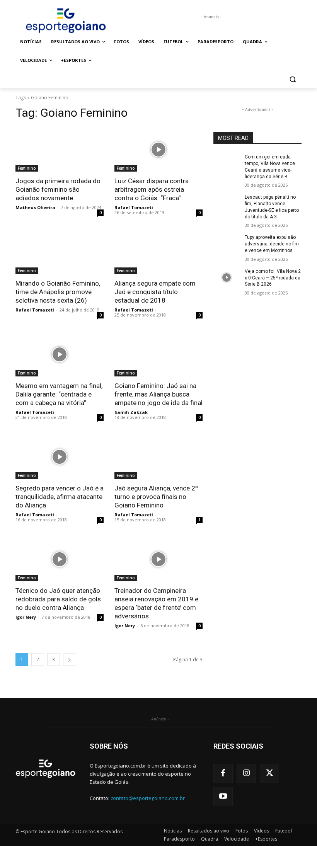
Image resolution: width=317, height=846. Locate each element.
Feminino (27, 168)
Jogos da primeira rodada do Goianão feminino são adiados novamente (58, 189)
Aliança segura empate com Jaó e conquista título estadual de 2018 (155, 291)
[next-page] (69, 659)
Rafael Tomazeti (133, 207)
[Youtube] (223, 796)
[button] (292, 79)
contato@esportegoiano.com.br (148, 798)
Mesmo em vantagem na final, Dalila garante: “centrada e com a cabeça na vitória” (58, 394)
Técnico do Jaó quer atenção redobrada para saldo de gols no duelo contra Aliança (58, 599)
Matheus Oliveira (35, 207)
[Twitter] (269, 773)
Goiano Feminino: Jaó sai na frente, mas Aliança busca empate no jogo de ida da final (158, 394)
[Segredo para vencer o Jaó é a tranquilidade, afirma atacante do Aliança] (59, 457)
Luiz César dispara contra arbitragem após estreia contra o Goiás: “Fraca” (151, 189)
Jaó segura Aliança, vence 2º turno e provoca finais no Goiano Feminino (156, 496)
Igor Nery (25, 617)
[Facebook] (223, 773)
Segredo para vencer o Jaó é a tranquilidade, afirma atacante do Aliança (59, 496)
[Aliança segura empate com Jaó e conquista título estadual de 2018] (158, 252)
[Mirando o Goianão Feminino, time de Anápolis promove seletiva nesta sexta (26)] (59, 252)
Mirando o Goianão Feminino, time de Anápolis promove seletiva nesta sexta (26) (57, 291)
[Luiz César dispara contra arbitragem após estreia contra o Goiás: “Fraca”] (158, 150)
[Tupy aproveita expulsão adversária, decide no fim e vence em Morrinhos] (226, 243)
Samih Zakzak (131, 412)
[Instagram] (246, 773)
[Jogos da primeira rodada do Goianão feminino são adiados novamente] (59, 150)
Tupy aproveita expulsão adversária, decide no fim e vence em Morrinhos (272, 244)
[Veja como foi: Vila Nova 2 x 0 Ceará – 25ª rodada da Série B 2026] (226, 277)
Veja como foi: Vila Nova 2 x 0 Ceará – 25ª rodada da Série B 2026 (273, 278)
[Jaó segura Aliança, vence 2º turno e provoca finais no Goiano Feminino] (158, 457)
